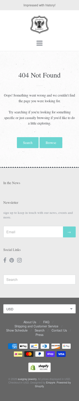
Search (27, 142)
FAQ (46, 322)
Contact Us (59, 330)
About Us (29, 322)
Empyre (50, 382)
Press (39, 334)
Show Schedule (17, 330)
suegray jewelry (27, 379)
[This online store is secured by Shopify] (39, 370)
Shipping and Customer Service (36, 326)
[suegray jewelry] (39, 31)
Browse (51, 142)
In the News (11, 182)
